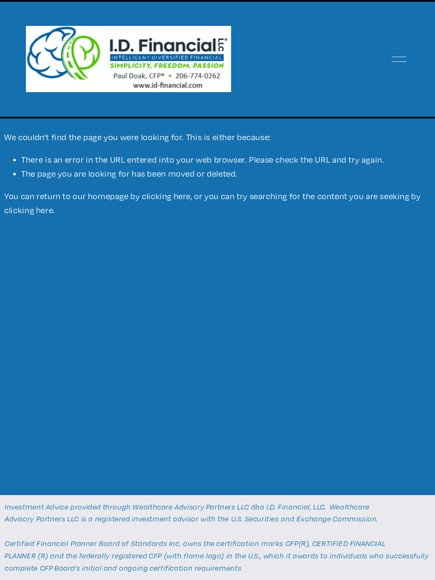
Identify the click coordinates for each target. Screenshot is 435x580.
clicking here (166, 196)
